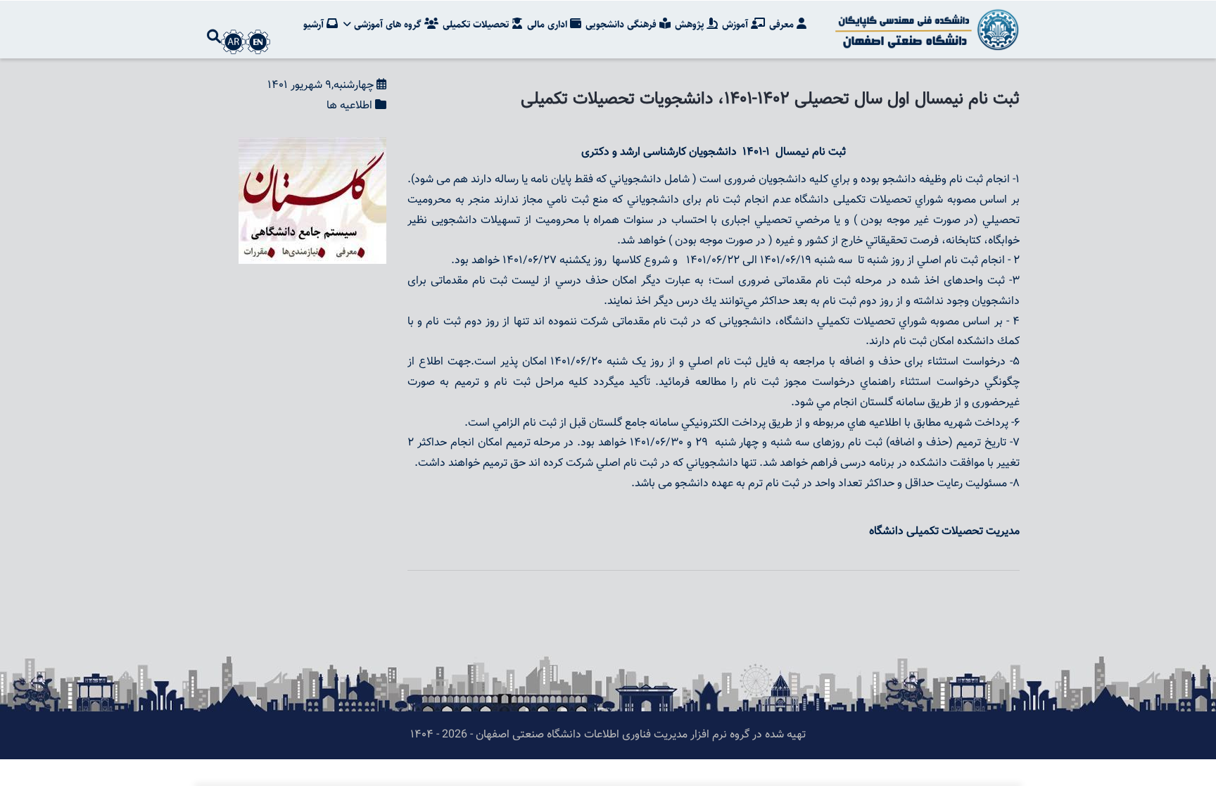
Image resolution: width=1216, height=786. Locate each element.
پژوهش (691, 24)
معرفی (783, 24)
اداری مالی (548, 24)
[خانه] (925, 29)
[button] (312, 147)
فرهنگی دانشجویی (622, 24)
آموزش (736, 24)
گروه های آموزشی (387, 24)
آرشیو (315, 24)
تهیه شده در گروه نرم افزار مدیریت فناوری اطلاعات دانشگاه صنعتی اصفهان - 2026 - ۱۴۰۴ (608, 735)
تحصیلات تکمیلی (477, 24)
